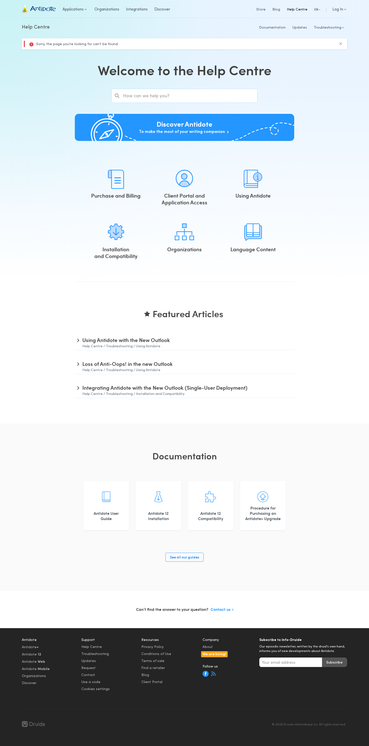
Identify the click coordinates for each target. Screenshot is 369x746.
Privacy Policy (152, 646)
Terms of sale (152, 660)
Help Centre (297, 9)
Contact (88, 674)
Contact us (220, 609)
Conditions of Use (156, 653)
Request (88, 667)
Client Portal (151, 681)
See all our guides (184, 557)
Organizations (34, 675)
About (208, 646)
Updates (299, 27)
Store (261, 9)
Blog (276, 9)
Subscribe (334, 662)
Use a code (90, 681)
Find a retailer (153, 667)
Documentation (272, 27)
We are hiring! (214, 653)
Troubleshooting (95, 653)
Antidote (30, 646)
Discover (29, 682)
